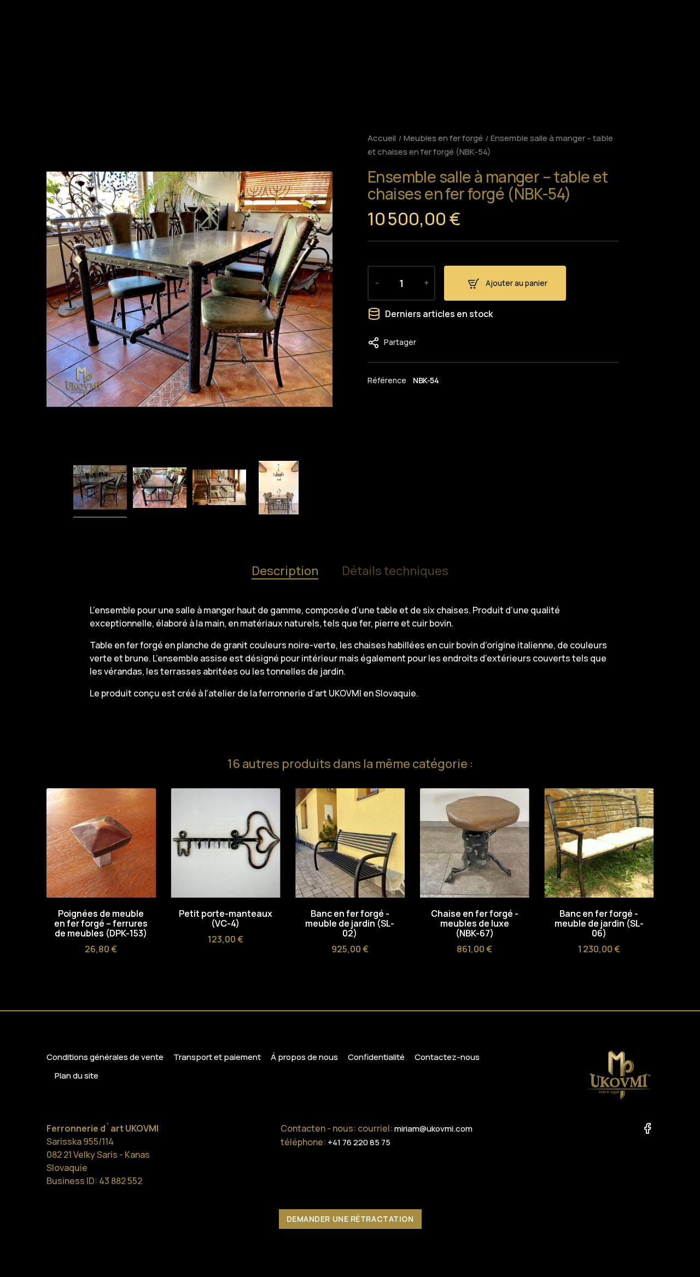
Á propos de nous (304, 1057)
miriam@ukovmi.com (433, 1128)
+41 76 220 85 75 (359, 1142)
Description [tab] (285, 571)
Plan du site (76, 1075)
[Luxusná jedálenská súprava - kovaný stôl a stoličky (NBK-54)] (100, 489)
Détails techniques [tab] (395, 571)
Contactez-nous (447, 1057)
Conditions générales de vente (105, 1057)
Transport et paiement (217, 1057)
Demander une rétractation (350, 1219)
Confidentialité (376, 1057)
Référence (387, 380)
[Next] (644, 766)
